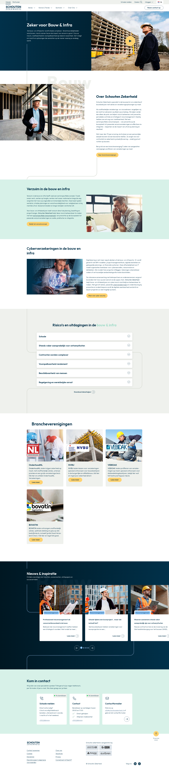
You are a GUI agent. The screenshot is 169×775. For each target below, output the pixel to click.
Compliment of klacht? (64, 760)
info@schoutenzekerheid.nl (114, 710)
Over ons (59, 750)
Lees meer (36, 482)
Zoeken (136, 2)
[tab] (81, 648)
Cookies (29, 754)
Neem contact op (153, 8)
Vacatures (59, 754)
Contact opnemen (33, 750)
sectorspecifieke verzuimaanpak (44, 216)
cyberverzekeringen (120, 285)
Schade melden (126, 2)
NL (161, 2)
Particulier (16, 2)
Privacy (58, 757)
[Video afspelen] (130, 41)
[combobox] (159, 2)
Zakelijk (8, 2)
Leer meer (36, 540)
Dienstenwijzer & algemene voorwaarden (36, 761)
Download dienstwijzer (82, 392)
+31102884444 (45, 720)
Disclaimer (30, 757)
